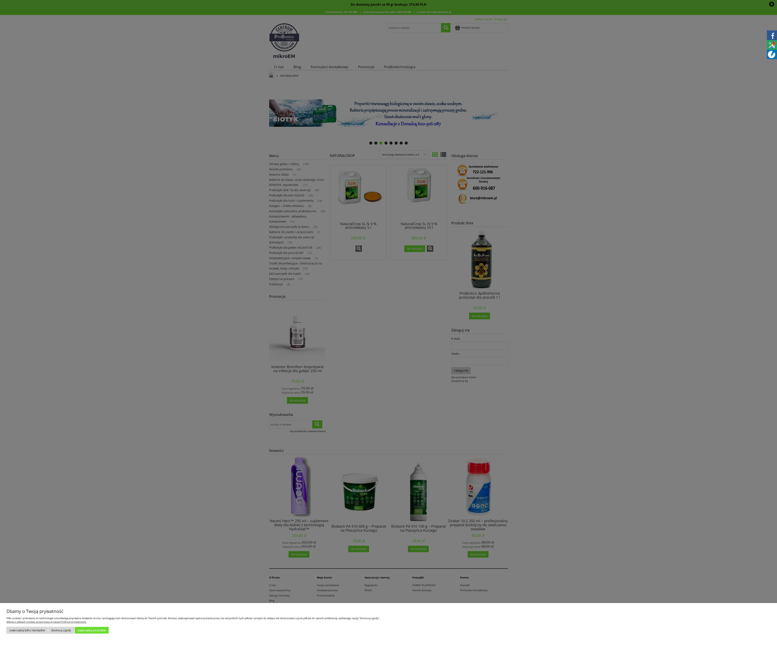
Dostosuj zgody (61, 630)
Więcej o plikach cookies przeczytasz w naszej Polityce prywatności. (46, 622)
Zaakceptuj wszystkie (91, 630)
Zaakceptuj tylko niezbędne (27, 630)
